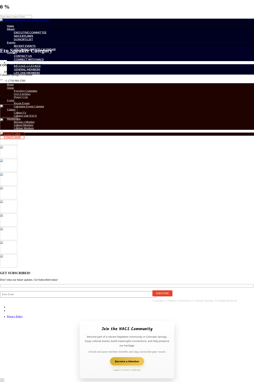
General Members (27, 69)
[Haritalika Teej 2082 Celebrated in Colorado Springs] (8, 157)
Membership (14, 62)
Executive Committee (30, 32)
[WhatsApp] (8, 310)
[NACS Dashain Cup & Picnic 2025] (8, 143)
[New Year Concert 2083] (8, 130)
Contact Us (23, 55)
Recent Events (25, 45)
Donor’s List (23, 39)
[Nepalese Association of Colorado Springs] (24, 19)
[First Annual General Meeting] (8, 252)
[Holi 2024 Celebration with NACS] (8, 225)
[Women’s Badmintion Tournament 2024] (8, 266)
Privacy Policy (15, 316)
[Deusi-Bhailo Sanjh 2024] (8, 239)
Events (11, 42)
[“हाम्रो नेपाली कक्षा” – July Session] (8, 171)
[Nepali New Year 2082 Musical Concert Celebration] (8, 211)
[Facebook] (8, 307)
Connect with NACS (29, 59)
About (11, 29)
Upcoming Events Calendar (29, 106)
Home (10, 84)
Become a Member (24, 121)
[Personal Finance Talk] (8, 198)
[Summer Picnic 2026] (8, 116)
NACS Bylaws (23, 35)
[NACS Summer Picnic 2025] (8, 184)
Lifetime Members (27, 72)
